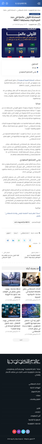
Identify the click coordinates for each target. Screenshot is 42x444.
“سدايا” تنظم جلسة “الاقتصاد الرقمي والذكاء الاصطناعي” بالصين (22, 214)
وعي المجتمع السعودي (27, 71)
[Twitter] (24, 240)
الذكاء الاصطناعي (34, 14)
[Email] (30, 246)
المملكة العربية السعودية (26, 80)
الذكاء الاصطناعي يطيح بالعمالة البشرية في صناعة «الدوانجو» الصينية (31, 293)
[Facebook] (30, 240)
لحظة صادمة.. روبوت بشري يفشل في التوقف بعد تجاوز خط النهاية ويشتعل (11, 293)
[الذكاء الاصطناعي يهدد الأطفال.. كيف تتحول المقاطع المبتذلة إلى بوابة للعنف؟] (11, 311)
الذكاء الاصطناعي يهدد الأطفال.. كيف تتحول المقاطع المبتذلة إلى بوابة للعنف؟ (11, 324)
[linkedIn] (13, 240)
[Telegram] (7, 240)
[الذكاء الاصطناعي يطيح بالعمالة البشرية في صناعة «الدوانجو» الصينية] (31, 279)
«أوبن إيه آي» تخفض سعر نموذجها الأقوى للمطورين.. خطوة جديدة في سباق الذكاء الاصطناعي (31, 326)
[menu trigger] (38, 3)
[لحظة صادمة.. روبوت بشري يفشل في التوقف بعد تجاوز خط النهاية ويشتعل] (11, 279)
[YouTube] (14, 432)
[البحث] (3, 3)
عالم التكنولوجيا (33, 24)
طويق (8, 233)
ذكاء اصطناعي (24, 233)
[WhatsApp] (19, 240)
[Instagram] (19, 432)
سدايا (34, 67)
